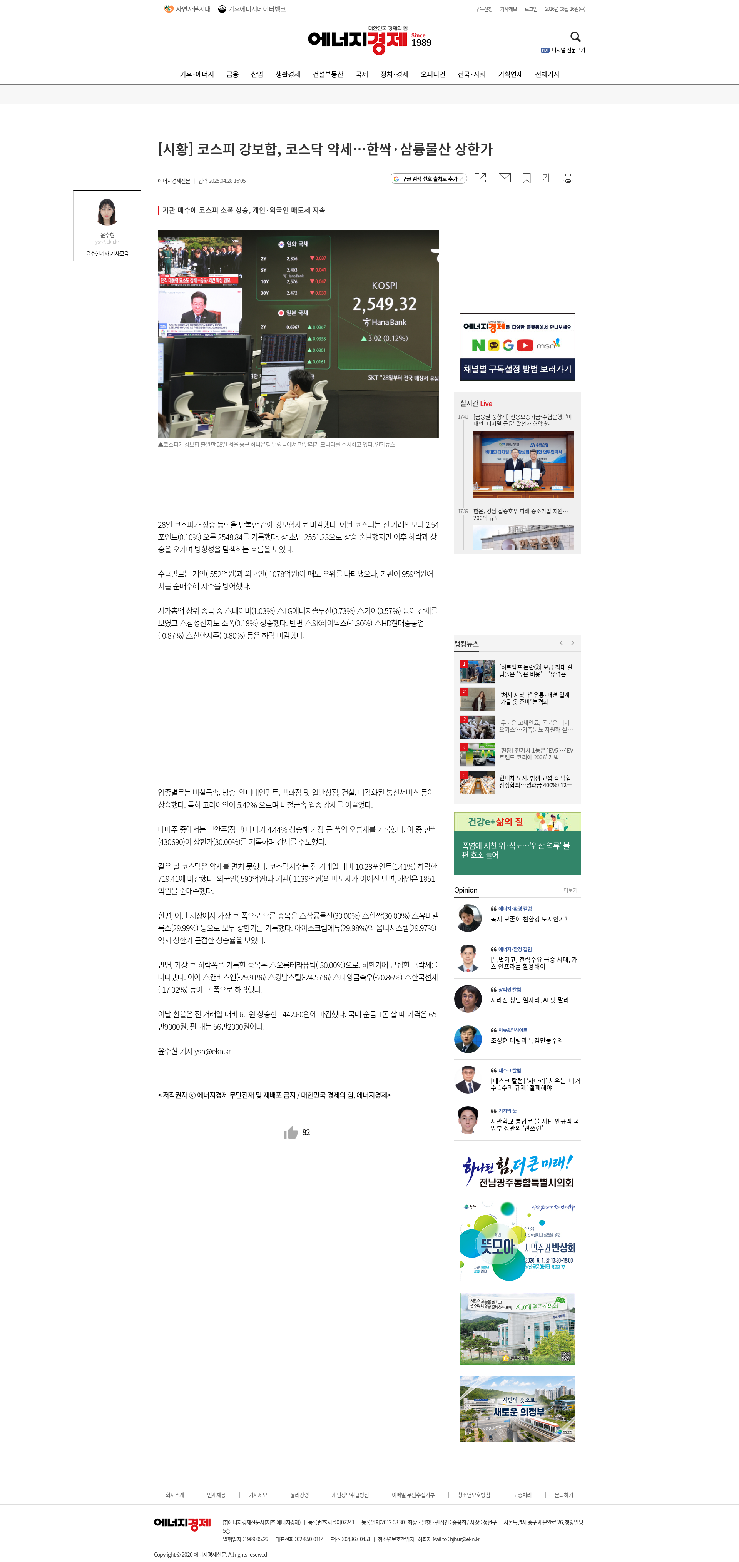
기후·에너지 (197, 74)
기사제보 (508, 8)
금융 (232, 74)
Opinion (465, 889)
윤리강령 (299, 1494)
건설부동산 (328, 74)
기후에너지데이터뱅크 (257, 8)
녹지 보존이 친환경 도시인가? (529, 918)
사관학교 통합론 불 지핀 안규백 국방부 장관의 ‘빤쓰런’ (535, 1124)
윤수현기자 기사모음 (107, 253)
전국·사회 (472, 74)
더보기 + (572, 889)
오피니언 (433, 74)
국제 (362, 74)
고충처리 (522, 1494)
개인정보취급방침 (350, 1494)
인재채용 (216, 1494)
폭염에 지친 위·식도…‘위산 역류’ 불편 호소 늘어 (516, 850)
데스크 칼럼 (509, 1070)
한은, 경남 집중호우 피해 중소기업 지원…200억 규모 (520, 475)
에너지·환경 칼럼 (515, 908)
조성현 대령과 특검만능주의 (527, 1040)
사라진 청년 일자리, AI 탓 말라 (530, 999)
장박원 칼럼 (509, 989)
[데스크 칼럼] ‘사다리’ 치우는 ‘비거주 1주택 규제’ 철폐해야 (535, 1084)
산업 (257, 74)
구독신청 (483, 8)
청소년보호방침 (474, 1494)
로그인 (531, 8)
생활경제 (288, 74)
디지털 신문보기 (568, 49)
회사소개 (175, 1494)
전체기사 (547, 74)
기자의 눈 (507, 1110)
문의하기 (564, 1494)
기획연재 (510, 74)
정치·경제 (394, 74)
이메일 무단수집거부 (413, 1494)
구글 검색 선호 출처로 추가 (429, 178)
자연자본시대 (193, 8)
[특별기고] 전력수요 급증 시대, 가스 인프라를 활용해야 (534, 963)
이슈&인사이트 (512, 1030)
